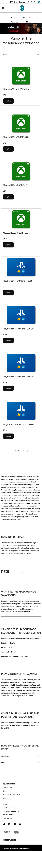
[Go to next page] (28, 451)
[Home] (22, 8)
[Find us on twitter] (4, 824)
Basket (34, 2)
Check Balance (19, 2)
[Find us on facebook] (14, 824)
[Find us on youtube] (20, 824)
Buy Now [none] (8, 101)
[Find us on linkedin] (9, 824)
